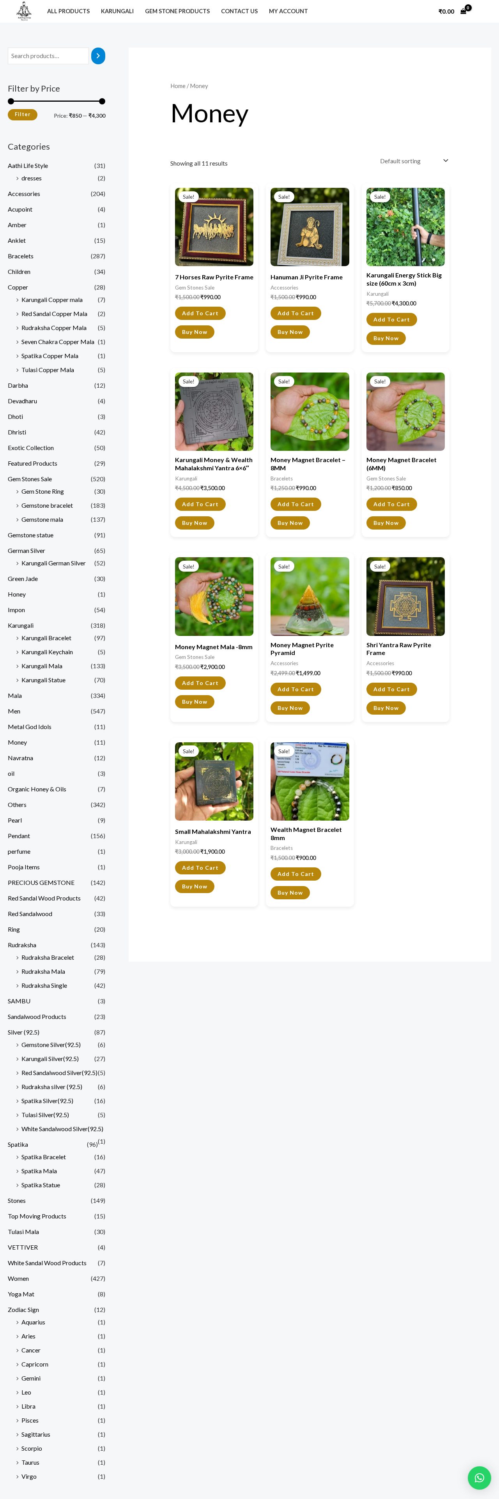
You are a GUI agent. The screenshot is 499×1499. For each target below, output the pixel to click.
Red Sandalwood (30, 913)
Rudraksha (22, 944)
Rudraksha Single (44, 985)
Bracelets (21, 256)
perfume (19, 851)
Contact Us (239, 11)
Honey (17, 594)
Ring (14, 929)
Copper (18, 287)
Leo (26, 1392)
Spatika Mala (39, 1170)
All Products (68, 11)
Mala (15, 695)
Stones (17, 1200)
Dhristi (17, 432)
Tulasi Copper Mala (47, 369)
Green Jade (23, 578)
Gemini (31, 1378)
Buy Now (194, 331)
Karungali (117, 11)
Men (14, 711)
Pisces (30, 1420)
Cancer (31, 1350)
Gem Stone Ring (42, 491)
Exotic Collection (31, 447)
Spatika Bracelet (43, 1156)
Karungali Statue (43, 679)
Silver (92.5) (23, 1032)
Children (19, 271)
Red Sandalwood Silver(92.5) (59, 1072)
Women (18, 1278)
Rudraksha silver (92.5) (51, 1086)
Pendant (19, 835)
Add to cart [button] (200, 313)
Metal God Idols (29, 726)
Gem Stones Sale (30, 478)
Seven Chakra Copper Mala (57, 341)
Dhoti (15, 416)
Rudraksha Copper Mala (54, 327)
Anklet (17, 240)
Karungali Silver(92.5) (50, 1058)
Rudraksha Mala (43, 971)
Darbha (18, 385)
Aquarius (33, 1322)
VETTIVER (23, 1247)
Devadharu (22, 400)
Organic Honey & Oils (37, 789)
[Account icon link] (481, 11)
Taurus (30, 1462)
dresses (31, 178)
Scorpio (31, 1448)
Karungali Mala (41, 665)
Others (17, 804)
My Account (288, 11)
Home (178, 85)
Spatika (18, 1144)
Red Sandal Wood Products (44, 898)
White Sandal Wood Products (47, 1262)
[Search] (98, 56)
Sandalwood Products (37, 1016)
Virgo (29, 1476)
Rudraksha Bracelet (47, 957)
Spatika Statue (40, 1184)
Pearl (15, 820)
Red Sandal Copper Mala (54, 313)
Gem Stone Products (177, 11)
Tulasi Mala (23, 1231)
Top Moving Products (37, 1216)
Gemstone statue (30, 535)
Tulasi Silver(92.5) (45, 1114)
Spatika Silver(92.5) (47, 1100)
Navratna (20, 757)
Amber (17, 224)
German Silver (26, 550)
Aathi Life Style (28, 165)
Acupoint (20, 209)
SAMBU (19, 1001)
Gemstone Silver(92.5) (51, 1044)
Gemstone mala (42, 519)
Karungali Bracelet (46, 637)
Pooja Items (24, 866)
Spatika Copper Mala (49, 355)
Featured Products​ (32, 463)
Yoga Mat (21, 1294)
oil (11, 773)
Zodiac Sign (23, 1309)
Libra (28, 1406)
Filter (22, 114)
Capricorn (34, 1364)
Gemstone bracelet (47, 505)
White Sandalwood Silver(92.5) (62, 1128)
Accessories (24, 193)
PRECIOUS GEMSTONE (41, 882)
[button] (479, 1478)
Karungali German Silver (53, 563)
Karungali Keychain (47, 651)
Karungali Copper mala (52, 299)
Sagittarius (35, 1434)
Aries (28, 1336)
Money (17, 742)
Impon (16, 609)
